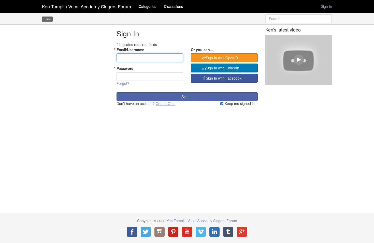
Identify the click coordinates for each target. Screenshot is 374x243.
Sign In (326, 6)
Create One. (166, 103)
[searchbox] (299, 18)
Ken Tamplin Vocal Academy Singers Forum (86, 6)
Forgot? (123, 83)
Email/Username (130, 49)
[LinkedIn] (214, 232)
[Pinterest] (173, 232)
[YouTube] (187, 232)
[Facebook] (132, 232)
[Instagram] (159, 232)
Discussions (173, 6)
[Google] (242, 232)
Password (125, 68)
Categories (147, 6)
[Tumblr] (228, 232)
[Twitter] (146, 232)
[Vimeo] (201, 232)
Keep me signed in (239, 103)
